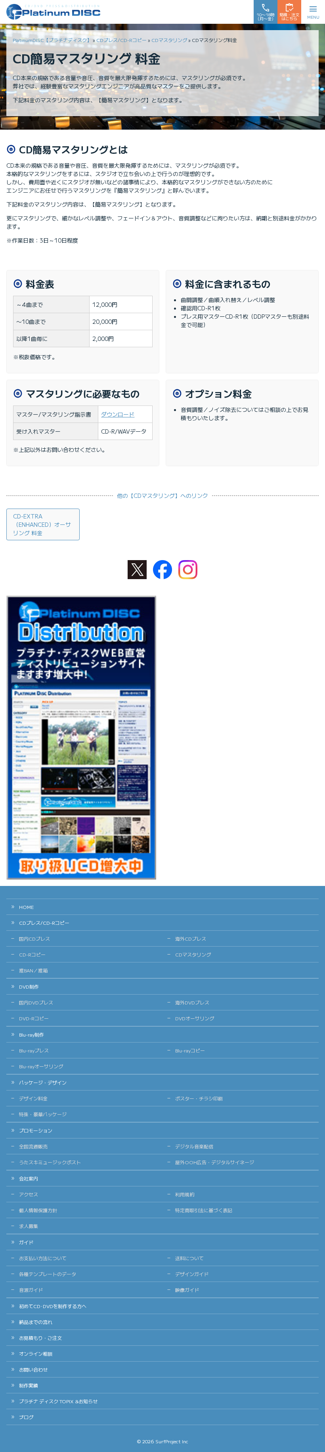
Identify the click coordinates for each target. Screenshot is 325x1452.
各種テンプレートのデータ (47, 1273)
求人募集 (28, 1225)
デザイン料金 (33, 1098)
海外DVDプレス (192, 1002)
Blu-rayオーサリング (41, 1066)
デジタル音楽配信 (194, 1146)
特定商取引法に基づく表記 (203, 1210)
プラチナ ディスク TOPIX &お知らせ (58, 1401)
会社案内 (28, 1178)
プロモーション (35, 1130)
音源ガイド (31, 1289)
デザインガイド (191, 1273)
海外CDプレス (190, 938)
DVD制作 (29, 986)
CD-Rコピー (32, 954)
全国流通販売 (33, 1146)
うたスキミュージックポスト (50, 1162)
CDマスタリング (169, 39)
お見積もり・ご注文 (40, 1337)
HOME (26, 906)
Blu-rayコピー (190, 1050)
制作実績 (28, 1385)
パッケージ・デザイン (43, 1082)
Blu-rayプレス (34, 1050)
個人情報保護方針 (38, 1210)
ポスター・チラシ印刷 (199, 1098)
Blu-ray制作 (31, 1034)
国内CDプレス (34, 938)
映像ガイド (187, 1289)
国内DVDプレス (36, 1002)
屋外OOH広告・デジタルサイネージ (214, 1162)
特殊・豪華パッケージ (43, 1114)
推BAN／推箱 (33, 970)
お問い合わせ (33, 1369)
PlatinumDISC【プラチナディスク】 (52, 39)
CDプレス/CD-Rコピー (121, 39)
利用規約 (184, 1194)
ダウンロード (117, 414)
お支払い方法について (43, 1258)
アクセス (28, 1194)
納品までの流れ (35, 1321)
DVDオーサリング (194, 1018)
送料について (189, 1258)
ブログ (26, 1417)
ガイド (26, 1242)
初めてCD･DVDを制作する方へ (52, 1306)
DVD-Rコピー (34, 1018)
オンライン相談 (35, 1353)
